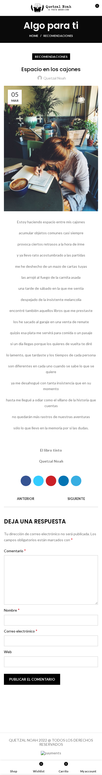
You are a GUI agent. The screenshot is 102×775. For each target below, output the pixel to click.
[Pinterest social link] (51, 481)
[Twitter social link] (38, 481)
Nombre (12, 609)
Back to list (51, 499)
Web (8, 651)
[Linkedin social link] (63, 481)
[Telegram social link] (76, 481)
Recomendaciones (58, 35)
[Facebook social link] (26, 481)
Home (33, 35)
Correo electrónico (20, 630)
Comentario (15, 550)
